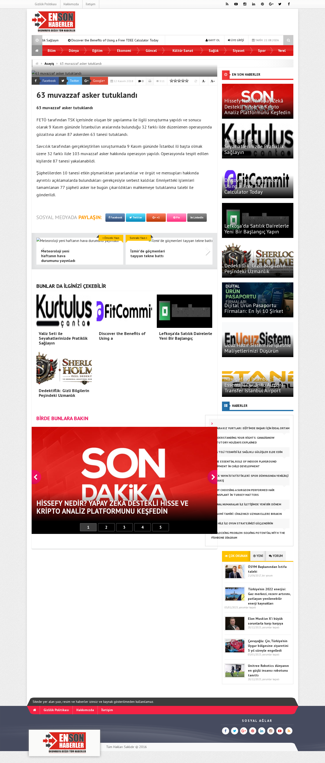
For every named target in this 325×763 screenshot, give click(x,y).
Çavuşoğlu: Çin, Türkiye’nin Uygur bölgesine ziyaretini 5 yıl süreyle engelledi (268, 646)
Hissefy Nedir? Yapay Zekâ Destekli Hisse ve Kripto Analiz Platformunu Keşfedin (257, 106)
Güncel (151, 50)
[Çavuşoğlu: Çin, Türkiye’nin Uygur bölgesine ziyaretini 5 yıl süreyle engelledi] (235, 652)
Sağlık (214, 50)
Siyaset (239, 50)
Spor (262, 50)
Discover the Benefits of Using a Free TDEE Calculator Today (74, 40)
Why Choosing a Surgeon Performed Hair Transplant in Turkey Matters (243, 492)
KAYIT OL (214, 40)
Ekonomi (124, 50)
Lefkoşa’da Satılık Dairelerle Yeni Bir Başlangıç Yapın (256, 228)
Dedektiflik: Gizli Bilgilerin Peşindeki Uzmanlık (255, 268)
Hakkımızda (71, 4)
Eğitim (97, 50)
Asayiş (49, 63)
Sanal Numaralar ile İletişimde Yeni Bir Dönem (247, 504)
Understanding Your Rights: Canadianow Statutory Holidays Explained (242, 440)
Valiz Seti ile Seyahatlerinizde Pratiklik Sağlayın (254, 146)
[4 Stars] (183, 81)
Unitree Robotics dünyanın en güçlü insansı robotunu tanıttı (268, 670)
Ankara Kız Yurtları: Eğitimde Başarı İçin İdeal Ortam (250, 428)
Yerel (282, 50)
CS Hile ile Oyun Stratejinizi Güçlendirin (243, 523)
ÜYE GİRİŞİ (237, 40)
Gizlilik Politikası (46, 4)
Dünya (74, 50)
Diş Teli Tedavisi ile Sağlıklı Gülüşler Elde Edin (247, 452)
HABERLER (239, 406)
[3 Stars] (179, 81)
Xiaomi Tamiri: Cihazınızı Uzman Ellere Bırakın (247, 514)
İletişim (90, 4)
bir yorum (267, 575)
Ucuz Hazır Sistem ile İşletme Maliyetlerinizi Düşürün (257, 348)
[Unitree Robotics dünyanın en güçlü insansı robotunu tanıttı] (235, 677)
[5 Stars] (187, 81)
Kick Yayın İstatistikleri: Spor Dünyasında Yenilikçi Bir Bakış (249, 478)
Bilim (52, 50)
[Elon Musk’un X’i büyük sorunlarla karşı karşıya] (235, 630)
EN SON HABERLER (246, 74)
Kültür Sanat (182, 50)
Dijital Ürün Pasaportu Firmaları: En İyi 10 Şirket (253, 308)
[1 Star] (171, 81)
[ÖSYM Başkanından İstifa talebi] (235, 578)
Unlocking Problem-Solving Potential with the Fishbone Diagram (248, 535)
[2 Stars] (175, 81)
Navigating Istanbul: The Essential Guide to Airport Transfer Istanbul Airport (253, 384)
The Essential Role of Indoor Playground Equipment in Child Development (243, 464)
